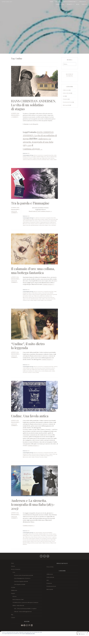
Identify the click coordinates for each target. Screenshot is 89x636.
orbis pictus (41, 225)
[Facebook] (41, 555)
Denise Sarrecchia (7, 1)
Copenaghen (33, 156)
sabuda (31, 300)
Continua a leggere (32, 148)
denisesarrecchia (16, 115)
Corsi (14, 572)
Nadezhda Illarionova (45, 540)
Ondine (51, 159)
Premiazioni (65, 99)
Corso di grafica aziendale (19, 584)
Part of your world (38, 541)
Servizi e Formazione (69, 1)
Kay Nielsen (33, 159)
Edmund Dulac (53, 156)
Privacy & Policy (50, 566)
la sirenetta (39, 159)
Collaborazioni (66, 90)
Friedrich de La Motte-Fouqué (29, 158)
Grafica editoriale (66, 93)
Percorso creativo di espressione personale (23, 575)
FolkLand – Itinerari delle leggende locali (22, 611)
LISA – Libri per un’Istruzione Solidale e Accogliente (25, 608)
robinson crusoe (26, 300)
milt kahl (44, 159)
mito (40, 540)
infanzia (29, 159)
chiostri (39, 219)
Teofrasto (29, 372)
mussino (37, 225)
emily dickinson (26, 222)
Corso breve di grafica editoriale (21, 581)
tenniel (38, 300)
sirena (53, 541)
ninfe (40, 298)
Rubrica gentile (66, 105)
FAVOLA (31, 535)
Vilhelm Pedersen (46, 543)
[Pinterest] (29, 625)
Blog (77, 4)
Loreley (42, 371)
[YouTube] (22, 625)
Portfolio (82, 1)
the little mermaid (34, 543)
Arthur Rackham (26, 219)
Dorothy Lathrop (52, 534)
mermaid (36, 540)
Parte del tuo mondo (47, 541)
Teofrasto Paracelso (39, 457)
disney (36, 220)
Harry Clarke (45, 537)
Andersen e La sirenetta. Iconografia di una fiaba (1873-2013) (33, 504)
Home (51, 1)
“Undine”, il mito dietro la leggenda (28, 346)
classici (28, 156)
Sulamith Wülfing (26, 543)
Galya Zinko (43, 535)
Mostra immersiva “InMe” (18, 599)
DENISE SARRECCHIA (41, 156)
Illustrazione (25, 297)
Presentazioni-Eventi (67, 102)
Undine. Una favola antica (29, 416)
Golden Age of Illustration (41, 158)
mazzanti (28, 225)
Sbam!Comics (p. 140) (34, 211)
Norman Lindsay (26, 541)
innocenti (35, 297)
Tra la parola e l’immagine (30, 203)
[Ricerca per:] (69, 64)
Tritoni (33, 372)
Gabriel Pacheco (36, 535)
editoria (48, 156)
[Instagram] (47, 555)
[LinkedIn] (44, 555)
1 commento (14, 117)
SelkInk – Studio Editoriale (18, 605)
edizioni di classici (46, 220)
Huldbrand (41, 223)
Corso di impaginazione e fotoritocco (22, 578)
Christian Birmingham (47, 532)
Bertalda (32, 219)
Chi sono (58, 1)
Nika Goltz (53, 540)
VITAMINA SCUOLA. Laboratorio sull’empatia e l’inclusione (25, 602)
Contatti (84, 4)
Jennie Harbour (32, 538)
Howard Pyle (25, 538)
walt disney (53, 225)
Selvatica (14, 596)
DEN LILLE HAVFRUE (33, 534)
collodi (46, 219)
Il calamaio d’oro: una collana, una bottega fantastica (33, 270)
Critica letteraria (51, 219)
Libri (28, 153)
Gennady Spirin (49, 535)
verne (49, 225)
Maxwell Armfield (30, 540)
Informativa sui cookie (30, 633)
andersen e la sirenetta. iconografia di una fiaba (43, 155)
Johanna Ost (38, 538)
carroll (35, 219)
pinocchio (53, 298)
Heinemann (51, 369)
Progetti (69, 4)
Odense (47, 159)
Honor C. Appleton (52, 537)
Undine (55, 159)
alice (34, 217)
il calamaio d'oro (48, 296)
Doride (43, 368)
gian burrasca (46, 222)
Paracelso (25, 372)
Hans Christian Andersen (33, 223)
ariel (34, 532)
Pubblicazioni (60, 4)
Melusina (47, 371)
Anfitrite (55, 366)
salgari (35, 300)
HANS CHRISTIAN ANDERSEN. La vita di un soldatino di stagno (33, 105)
